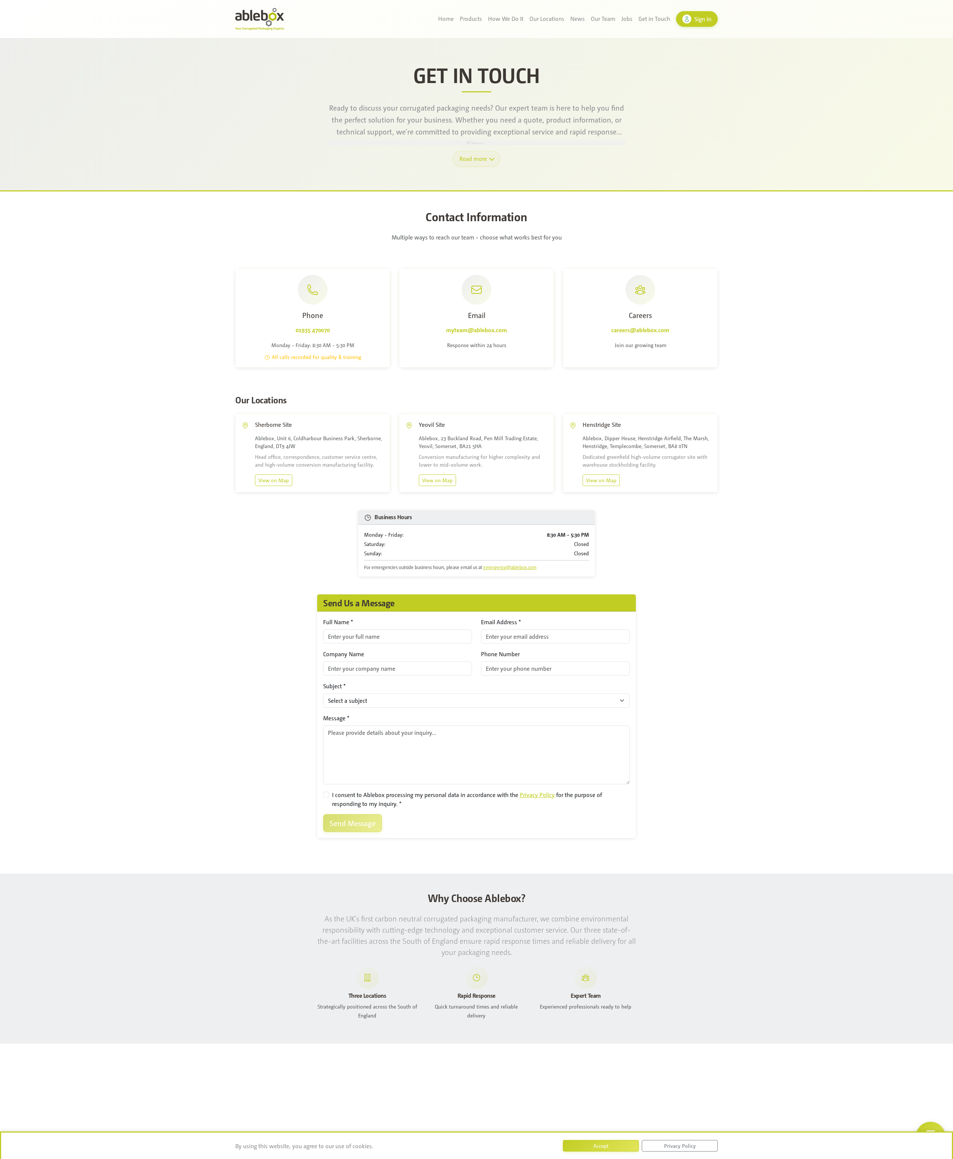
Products (471, 18)
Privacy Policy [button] (680, 1145)
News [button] (577, 18)
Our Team (603, 18)
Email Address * (501, 622)
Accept (601, 1145)
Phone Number (500, 654)
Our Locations (546, 18)
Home (446, 18)
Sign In (702, 19)
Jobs (626, 18)
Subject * (334, 686)
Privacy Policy (537, 794)
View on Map (273, 480)
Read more (473, 158)
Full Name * (338, 622)
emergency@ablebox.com (509, 567)
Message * (336, 718)
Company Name (343, 654)
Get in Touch (654, 18)
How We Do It (505, 18)
